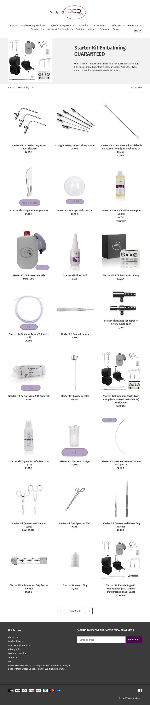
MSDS (11, 661)
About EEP (13, 637)
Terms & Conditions (18, 653)
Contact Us (13, 657)
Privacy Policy (15, 649)
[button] (139, 31)
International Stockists (19, 645)
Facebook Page (15, 641)
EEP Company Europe (133, 698)
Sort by (11, 88)
